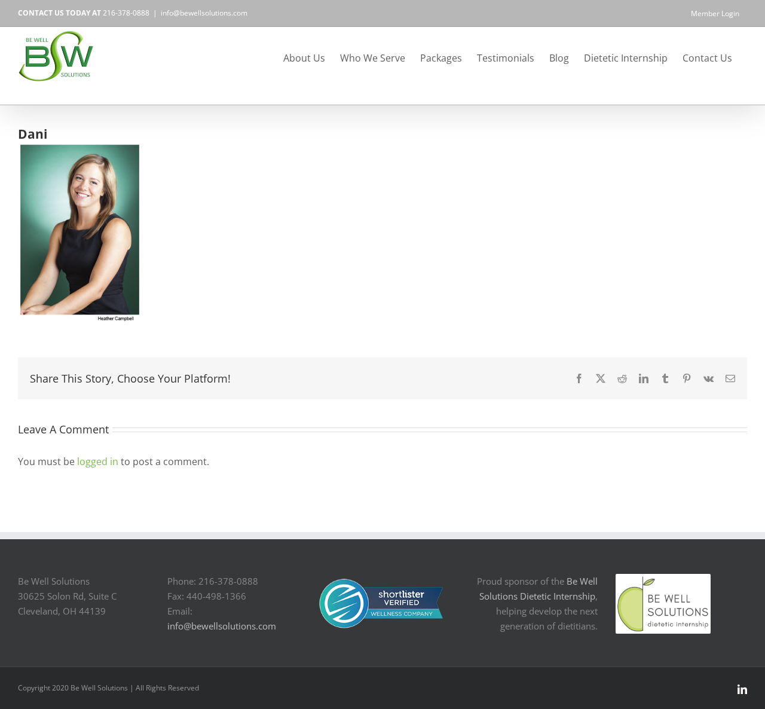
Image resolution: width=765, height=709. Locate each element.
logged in (97, 461)
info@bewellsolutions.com (204, 13)
